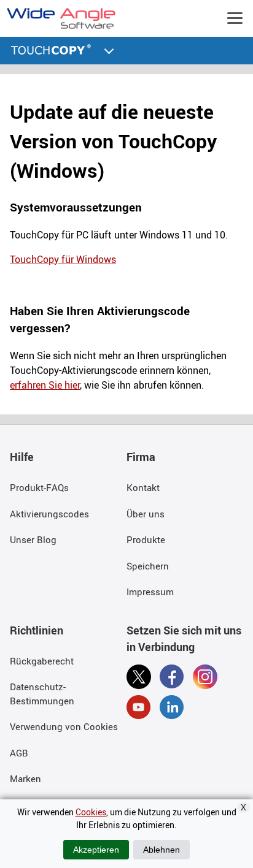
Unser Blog (33, 539)
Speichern (147, 566)
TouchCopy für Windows (63, 259)
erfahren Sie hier (45, 385)
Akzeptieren (96, 850)
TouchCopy (52, 51)
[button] (109, 50)
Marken (25, 778)
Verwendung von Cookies (64, 726)
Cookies (91, 812)
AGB (19, 753)
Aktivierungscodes (49, 514)
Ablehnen (161, 850)
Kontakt (143, 487)
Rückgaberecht (42, 661)
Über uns (145, 514)
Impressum (150, 591)
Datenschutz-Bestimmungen (42, 693)
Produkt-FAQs (39, 487)
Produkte (145, 539)
